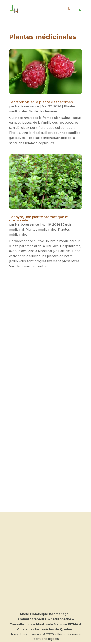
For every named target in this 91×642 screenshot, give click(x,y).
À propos (45, 529)
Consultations (45, 534)
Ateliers (45, 539)
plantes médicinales (43, 450)
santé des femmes (42, 455)
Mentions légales (45, 639)
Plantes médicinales (41, 229)
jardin (33, 440)
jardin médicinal (40, 445)
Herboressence (27, 106)
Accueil (45, 524)
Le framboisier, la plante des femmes (41, 102)
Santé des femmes (43, 111)
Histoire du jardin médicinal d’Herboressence (41, 417)
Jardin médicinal (40, 351)
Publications (45, 549)
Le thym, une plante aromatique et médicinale (39, 218)
